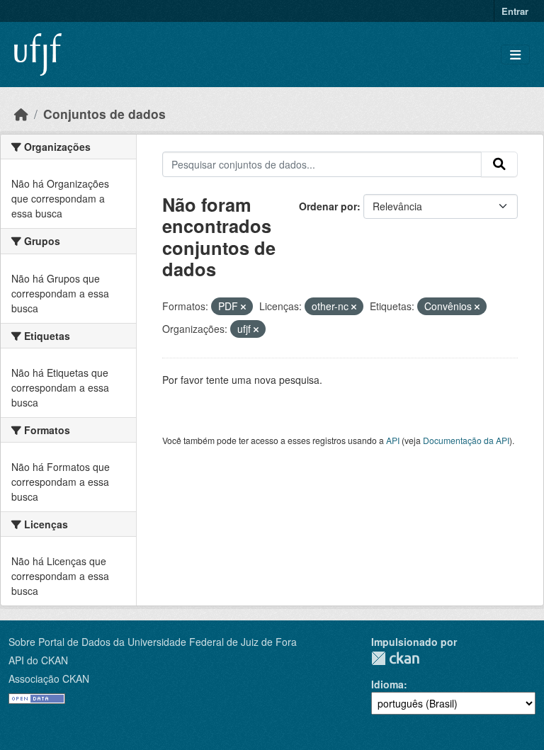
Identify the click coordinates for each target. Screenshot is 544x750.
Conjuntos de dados (104, 114)
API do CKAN (38, 660)
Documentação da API (466, 440)
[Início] (21, 114)
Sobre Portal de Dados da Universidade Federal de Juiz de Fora (152, 642)
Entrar (515, 11)
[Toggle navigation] (515, 55)
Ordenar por (328, 206)
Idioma (387, 684)
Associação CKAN (48, 678)
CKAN (395, 658)
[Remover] (243, 306)
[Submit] (499, 164)
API (393, 440)
